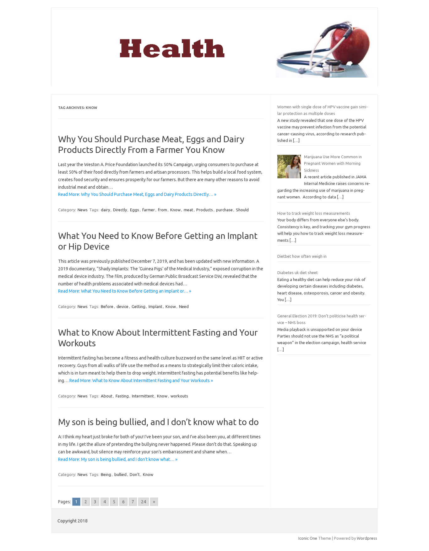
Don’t (135, 474)
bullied (120, 474)
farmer (148, 210)
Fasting (122, 396)
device (122, 306)
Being (106, 474)
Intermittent (143, 396)
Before (107, 306)
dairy (105, 210)
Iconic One (307, 538)
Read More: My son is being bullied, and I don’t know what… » (117, 459)
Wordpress (367, 538)
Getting (138, 306)
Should (242, 210)
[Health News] (214, 75)
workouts (179, 396)
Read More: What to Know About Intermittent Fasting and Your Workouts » (141, 380)
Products (204, 210)
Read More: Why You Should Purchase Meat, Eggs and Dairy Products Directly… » (137, 194)
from (162, 210)
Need (184, 306)
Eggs (134, 210)
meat (188, 210)
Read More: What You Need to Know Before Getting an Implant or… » (124, 291)
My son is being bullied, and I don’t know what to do (158, 422)
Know (175, 210)
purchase (224, 210)
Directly (120, 210)
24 (143, 501)
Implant (155, 306)
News (83, 210)
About (106, 396)
